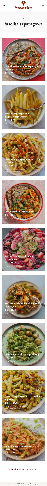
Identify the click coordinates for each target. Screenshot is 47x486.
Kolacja (8, 169)
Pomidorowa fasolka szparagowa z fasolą (23, 67)
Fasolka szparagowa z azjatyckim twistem (23, 160)
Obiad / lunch (10, 76)
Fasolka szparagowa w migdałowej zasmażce (17, 115)
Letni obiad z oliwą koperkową (22, 354)
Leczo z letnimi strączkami (19, 211)
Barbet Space (34, 484)
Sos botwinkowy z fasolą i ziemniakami (19, 257)
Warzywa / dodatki (13, 124)
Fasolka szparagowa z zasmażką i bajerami (23, 397)
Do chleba (9, 218)
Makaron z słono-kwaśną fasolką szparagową (23, 305)
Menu (43, 5)
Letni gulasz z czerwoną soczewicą (18, 447)
